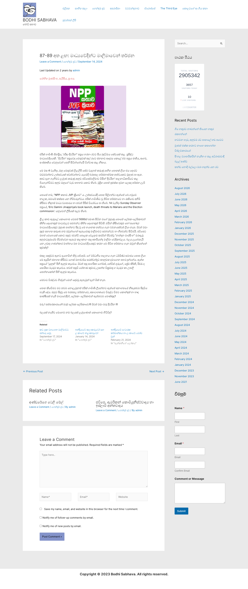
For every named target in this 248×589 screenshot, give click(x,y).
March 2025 (182, 285)
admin (76, 70)
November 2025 (184, 239)
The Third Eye (168, 8)
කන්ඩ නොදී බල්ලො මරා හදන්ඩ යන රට (196, 167)
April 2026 (181, 210)
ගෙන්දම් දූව (98, 8)
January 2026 (183, 228)
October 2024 (183, 313)
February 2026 (183, 222)
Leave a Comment (50, 61)
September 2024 (185, 319)
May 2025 (180, 273)
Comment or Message (189, 478)
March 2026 (182, 216)
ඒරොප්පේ (149, 8)
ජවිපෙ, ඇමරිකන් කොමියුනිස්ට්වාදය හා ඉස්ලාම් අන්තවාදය (125, 404)
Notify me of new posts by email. (62, 526)
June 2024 (181, 336)
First (177, 421)
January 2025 (183, 296)
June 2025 (181, 267)
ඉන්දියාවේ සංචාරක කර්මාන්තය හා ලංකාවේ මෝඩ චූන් (126, 333)
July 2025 (180, 262)
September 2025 (185, 250)
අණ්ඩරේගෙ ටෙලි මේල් (46, 402)
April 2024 (181, 347)
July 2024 (180, 330)
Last (177, 435)
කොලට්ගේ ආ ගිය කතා (195, 8)
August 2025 (182, 256)
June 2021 (181, 381)
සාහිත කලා (81, 8)
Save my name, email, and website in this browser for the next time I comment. (91, 509)
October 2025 (183, 245)
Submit (181, 511)
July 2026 (180, 193)
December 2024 (184, 302)
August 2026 (182, 188)
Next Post (156, 371)
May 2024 (180, 342)
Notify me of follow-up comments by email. (68, 517)
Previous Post (33, 371)
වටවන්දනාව (132, 8)
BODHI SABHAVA (40, 19)
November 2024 (184, 307)
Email (177, 457)
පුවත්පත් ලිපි (69, 20)
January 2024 (183, 364)
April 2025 (181, 279)
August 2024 (182, 325)
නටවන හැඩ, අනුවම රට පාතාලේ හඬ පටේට (199, 139)
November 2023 (184, 376)
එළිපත (66, 8)
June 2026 (181, 199)
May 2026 (180, 205)
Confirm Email (182, 470)
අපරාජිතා (115, 8)
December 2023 (184, 370)
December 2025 (184, 233)
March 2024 (182, 353)
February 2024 (183, 359)
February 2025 (183, 290)
